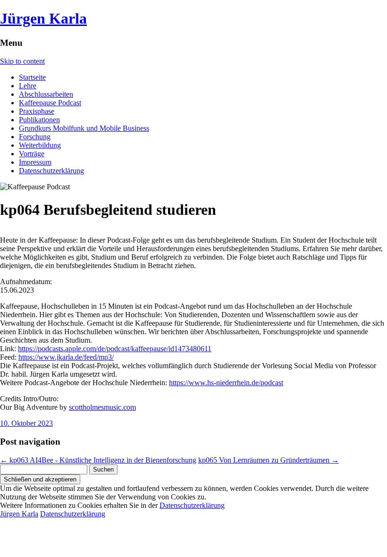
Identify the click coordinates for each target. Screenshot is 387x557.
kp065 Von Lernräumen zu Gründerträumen (268, 460)
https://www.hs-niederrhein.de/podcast (226, 383)
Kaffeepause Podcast (50, 103)
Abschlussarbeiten (46, 94)
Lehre (27, 86)
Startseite (32, 77)
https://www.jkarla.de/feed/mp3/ (66, 357)
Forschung (34, 137)
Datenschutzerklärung (51, 171)
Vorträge (31, 154)
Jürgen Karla (43, 18)
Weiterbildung (40, 145)
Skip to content (22, 61)
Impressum (35, 162)
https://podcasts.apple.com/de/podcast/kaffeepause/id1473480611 (114, 349)
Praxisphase (36, 111)
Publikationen (39, 120)
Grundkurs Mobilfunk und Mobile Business (84, 128)
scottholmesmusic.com (102, 407)
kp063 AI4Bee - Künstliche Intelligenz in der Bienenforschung (98, 460)
